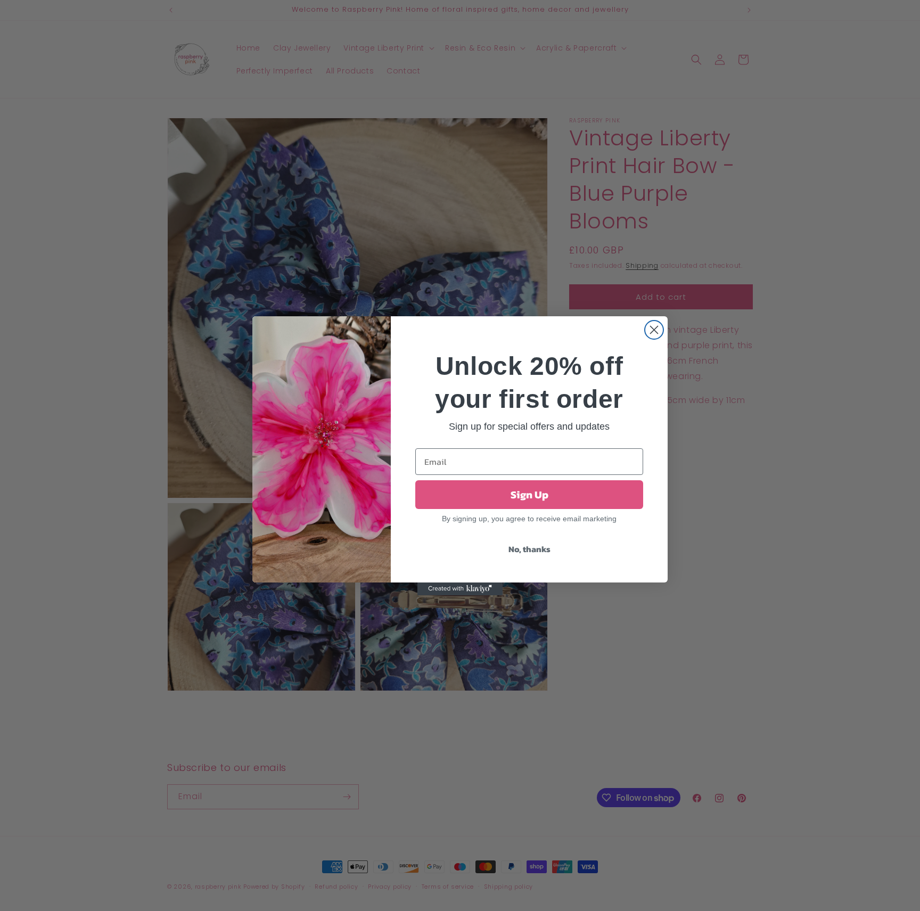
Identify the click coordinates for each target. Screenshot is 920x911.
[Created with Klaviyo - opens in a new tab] (460, 588)
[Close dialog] (654, 330)
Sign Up (529, 495)
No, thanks (529, 549)
